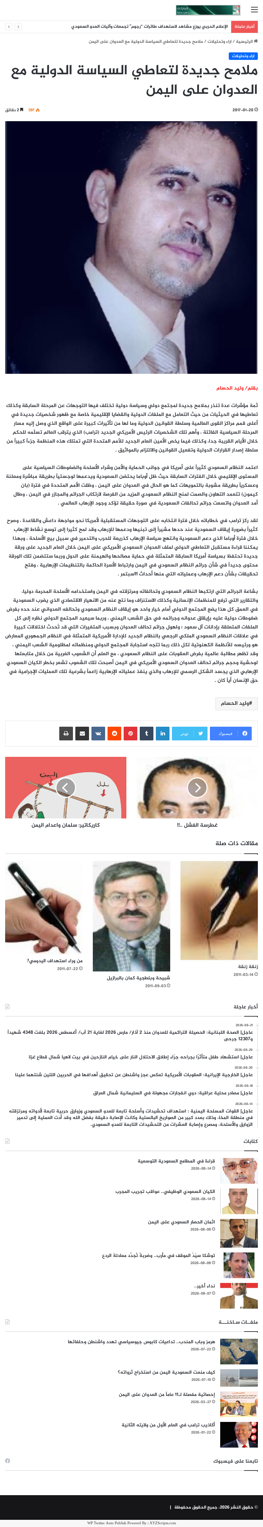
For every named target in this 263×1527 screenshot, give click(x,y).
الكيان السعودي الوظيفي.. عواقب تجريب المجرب (165, 1192)
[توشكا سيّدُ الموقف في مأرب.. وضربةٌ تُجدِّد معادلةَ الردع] (239, 1265)
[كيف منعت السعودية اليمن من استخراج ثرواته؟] (239, 1378)
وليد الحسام (235, 703)
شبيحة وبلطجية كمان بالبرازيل (138, 978)
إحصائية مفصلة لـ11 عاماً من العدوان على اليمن (167, 1395)
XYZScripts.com (163, 1523)
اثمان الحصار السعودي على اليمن (181, 1222)
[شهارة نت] (208, 10)
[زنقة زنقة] (219, 910)
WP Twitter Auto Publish (106, 1523)
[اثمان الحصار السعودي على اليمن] (239, 1233)
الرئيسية (245, 42)
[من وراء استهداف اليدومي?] (44, 907)
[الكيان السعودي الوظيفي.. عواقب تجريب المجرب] (239, 1201)
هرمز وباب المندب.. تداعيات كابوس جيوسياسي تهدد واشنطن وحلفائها (141, 1342)
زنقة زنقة (248, 967)
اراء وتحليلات (219, 42)
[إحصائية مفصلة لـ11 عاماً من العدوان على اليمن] (239, 1404)
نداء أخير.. (204, 1286)
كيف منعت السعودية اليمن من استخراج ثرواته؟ (166, 1372)
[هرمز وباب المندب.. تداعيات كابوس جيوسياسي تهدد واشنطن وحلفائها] (239, 1351)
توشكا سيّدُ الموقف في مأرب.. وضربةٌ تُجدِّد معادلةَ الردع (158, 1256)
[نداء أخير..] (239, 1296)
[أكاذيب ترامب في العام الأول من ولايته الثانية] (239, 1435)
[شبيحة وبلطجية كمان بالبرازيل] (131, 916)
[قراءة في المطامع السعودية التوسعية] (239, 1171)
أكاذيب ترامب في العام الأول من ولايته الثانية (168, 1425)
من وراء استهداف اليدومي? (55, 961)
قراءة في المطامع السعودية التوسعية (176, 1161)
